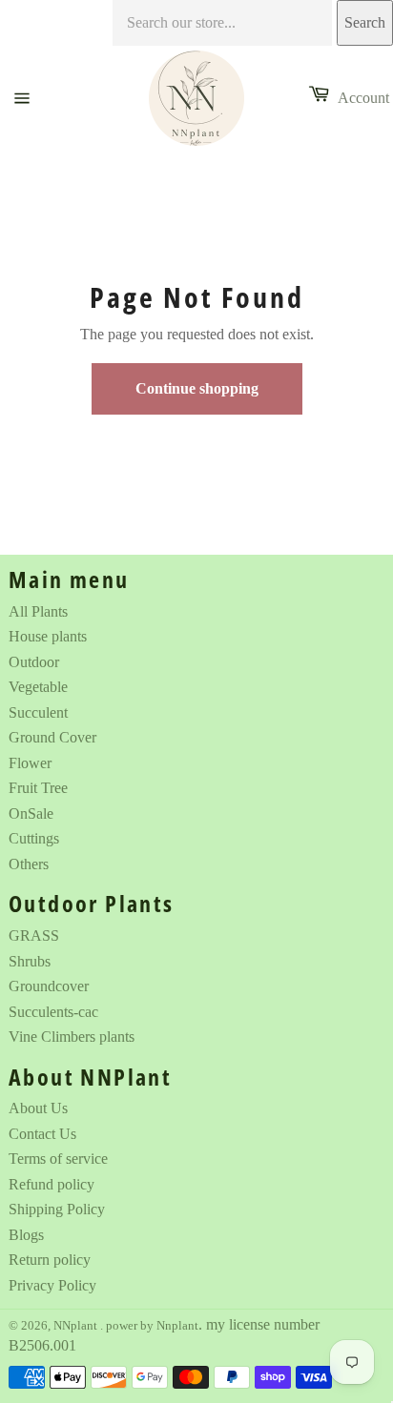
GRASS (34, 935)
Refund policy (51, 1184)
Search (364, 22)
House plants (48, 636)
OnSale (31, 813)
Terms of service (58, 1158)
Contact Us (42, 1134)
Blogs (26, 1235)
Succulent (38, 712)
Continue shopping (197, 388)
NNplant (76, 1325)
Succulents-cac (53, 1012)
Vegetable (38, 687)
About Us (38, 1108)
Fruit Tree (38, 788)
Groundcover (49, 986)
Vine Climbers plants (71, 1036)
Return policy (50, 1259)
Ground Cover (52, 737)
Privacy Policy (52, 1285)
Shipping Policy (57, 1209)
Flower (30, 763)
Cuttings (34, 838)
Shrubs (30, 961)
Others (29, 864)
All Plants (38, 611)
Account (363, 98)
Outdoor (34, 662)
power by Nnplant (152, 1325)
